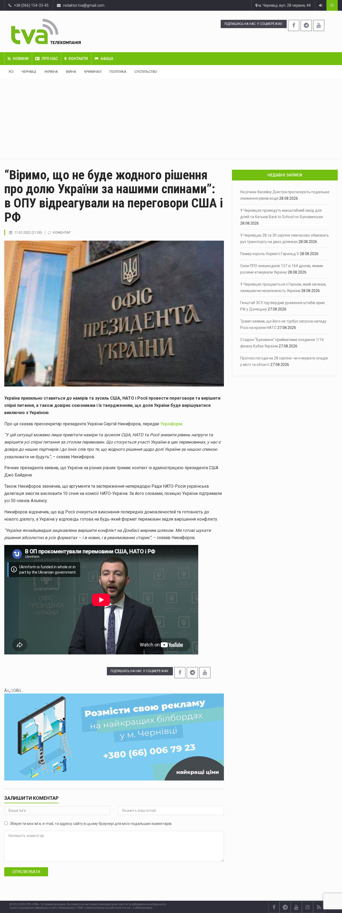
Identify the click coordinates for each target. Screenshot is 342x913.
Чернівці (28, 72)
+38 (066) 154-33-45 (30, 5)
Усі (10, 72)
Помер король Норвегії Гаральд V (269, 254)
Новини (21, 58)
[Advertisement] (171, 118)
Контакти (78, 58)
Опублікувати (26, 872)
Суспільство (145, 72)
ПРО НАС (50, 58)
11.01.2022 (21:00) (28, 232)
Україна (51, 72)
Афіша (106, 58)
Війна (71, 72)
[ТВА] (74, 31)
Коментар (62, 232)
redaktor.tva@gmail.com (83, 5)
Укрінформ (171, 423)
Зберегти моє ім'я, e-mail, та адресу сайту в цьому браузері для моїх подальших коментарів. (91, 823)
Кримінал (93, 72)
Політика (118, 72)
